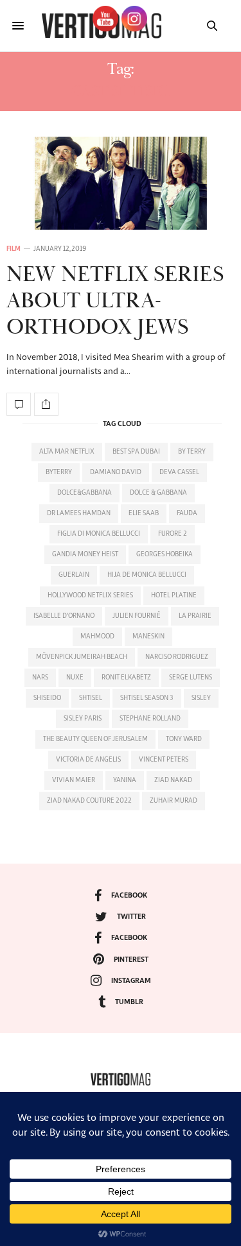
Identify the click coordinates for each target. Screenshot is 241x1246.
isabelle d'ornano (63, 616)
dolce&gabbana (84, 493)
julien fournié (136, 616)
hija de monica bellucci (146, 575)
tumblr (129, 1001)
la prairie (195, 616)
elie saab (144, 513)
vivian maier (73, 780)
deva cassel (179, 472)
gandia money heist (85, 554)
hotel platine (174, 595)
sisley (201, 698)
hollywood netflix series (90, 595)
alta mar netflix (66, 451)
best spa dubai (136, 451)
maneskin (148, 636)
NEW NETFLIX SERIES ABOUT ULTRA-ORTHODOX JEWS (115, 301)
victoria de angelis (88, 759)
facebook (129, 895)
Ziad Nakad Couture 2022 (89, 801)
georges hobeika (164, 554)
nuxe (75, 677)
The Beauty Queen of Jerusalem (95, 739)
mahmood (97, 636)
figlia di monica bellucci (98, 534)
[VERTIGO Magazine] (120, 1079)
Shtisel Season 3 (147, 698)
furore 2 (172, 534)
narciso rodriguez (176, 657)
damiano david (115, 472)
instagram (131, 980)
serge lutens (190, 677)
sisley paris (83, 718)
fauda (187, 513)
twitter (131, 916)
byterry (59, 472)
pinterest (131, 959)
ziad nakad (173, 780)
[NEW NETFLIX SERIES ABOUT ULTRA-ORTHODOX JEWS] (120, 183)
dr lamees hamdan (79, 513)
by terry (192, 451)
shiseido (47, 698)
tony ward (184, 739)
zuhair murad (173, 801)
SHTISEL (90, 698)
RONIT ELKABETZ (126, 677)
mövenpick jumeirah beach (81, 657)
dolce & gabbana (158, 493)
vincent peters (163, 759)
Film (13, 249)
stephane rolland (150, 718)
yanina (124, 780)
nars (40, 677)
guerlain (73, 575)
